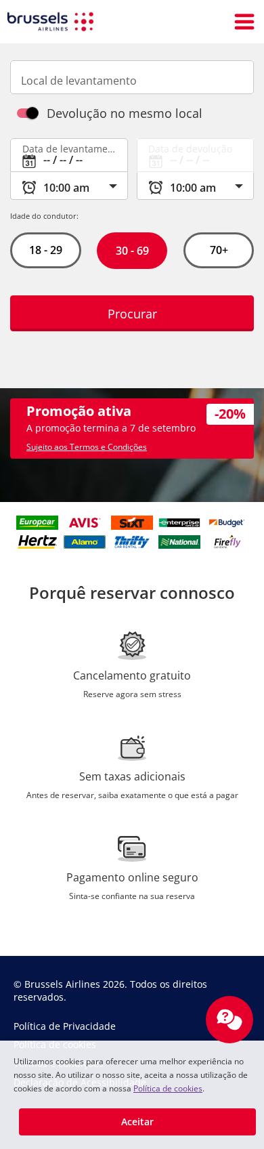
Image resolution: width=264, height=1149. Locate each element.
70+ (218, 250)
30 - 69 (131, 250)
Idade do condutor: (44, 216)
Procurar (132, 313)
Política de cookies (167, 1088)
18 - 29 (45, 250)
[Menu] (244, 21)
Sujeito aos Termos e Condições (86, 447)
